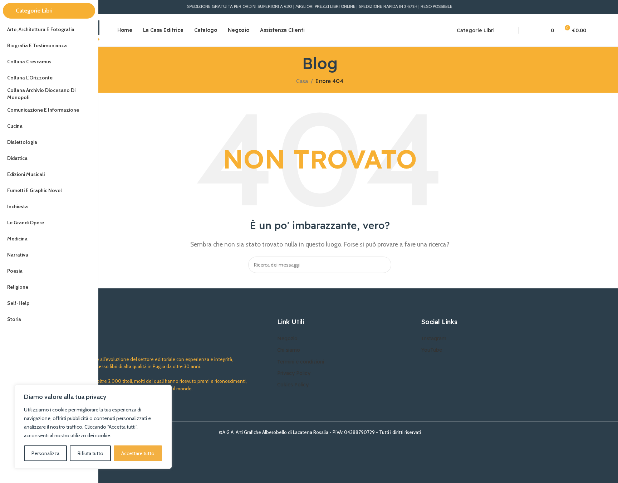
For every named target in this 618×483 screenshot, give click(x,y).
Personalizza (45, 453)
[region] (93, 427)
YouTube (431, 350)
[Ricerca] (504, 30)
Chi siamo (288, 350)
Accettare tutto (137, 453)
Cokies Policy (293, 384)
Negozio (287, 338)
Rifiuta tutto (90, 453)
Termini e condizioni (300, 361)
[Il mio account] (532, 30)
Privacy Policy (293, 373)
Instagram (433, 338)
